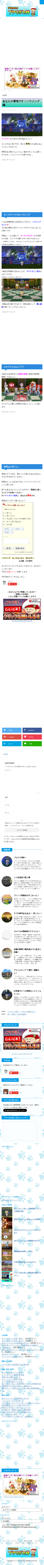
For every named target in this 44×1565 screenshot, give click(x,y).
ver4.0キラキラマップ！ (11, 1354)
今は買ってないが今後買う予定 (19, 519)
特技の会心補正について (11, 1377)
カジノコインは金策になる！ (13, 1356)
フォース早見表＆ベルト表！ (13, 1381)
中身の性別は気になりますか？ (25, 1262)
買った (9, 513)
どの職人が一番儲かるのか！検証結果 (16, 1410)
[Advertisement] (22, 43)
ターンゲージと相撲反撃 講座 (13, 1375)
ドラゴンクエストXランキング (22, 621)
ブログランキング (17, 1541)
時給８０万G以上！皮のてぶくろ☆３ (16, 1407)
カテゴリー (6, 1507)
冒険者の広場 (28, 1541)
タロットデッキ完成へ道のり (13, 1341)
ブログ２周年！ (20, 857)
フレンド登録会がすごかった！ (26, 895)
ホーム (7, 1541)
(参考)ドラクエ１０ (9, 509)
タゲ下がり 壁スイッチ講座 (12, 1372)
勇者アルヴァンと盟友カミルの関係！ (27, 1219)
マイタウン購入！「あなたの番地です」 (21, 1011)
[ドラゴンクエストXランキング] (22, 619)
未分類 (6, 754)
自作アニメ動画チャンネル (29, 1543)
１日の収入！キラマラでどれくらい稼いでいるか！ (21, 1403)
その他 (9, 524)
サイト (7, 813)
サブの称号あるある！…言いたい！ (28, 913)
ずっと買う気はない (14, 521)
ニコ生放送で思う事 (22, 877)
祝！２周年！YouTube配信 (16, 1014)
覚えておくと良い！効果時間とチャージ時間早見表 (21, 1384)
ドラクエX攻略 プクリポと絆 (23, 552)
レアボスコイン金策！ (10, 1414)
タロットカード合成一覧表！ (13, 1339)
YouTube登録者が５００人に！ (27, 931)
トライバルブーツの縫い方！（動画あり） (18, 1416)
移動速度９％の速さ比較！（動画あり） (17, 1386)
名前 (6, 797)
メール (7, 805)
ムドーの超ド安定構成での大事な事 (15, 1364)
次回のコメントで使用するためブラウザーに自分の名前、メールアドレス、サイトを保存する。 (22, 824)
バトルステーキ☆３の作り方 (13, 1401)
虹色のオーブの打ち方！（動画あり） (16, 1412)
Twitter (17, 1543)
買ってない (11, 516)
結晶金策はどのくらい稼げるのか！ (15, 1405)
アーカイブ (6, 1518)
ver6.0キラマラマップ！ (11, 1200)
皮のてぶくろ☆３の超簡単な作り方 (27, 1241)
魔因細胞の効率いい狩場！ (23, 1251)
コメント (8, 770)
